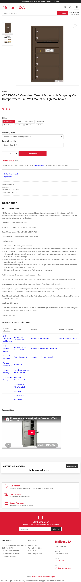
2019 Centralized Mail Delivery (7, 338)
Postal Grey (7, 125)
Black (19, 121)
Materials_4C (18, 364)
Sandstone (18, 125)
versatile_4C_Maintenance (40, 339)
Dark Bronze (29, 121)
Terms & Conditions (35, 548)
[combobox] (35, 13)
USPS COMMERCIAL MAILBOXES (14, 545)
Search (64, 13)
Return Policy (33, 551)
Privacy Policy (33, 545)
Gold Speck (40, 121)
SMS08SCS (18, 400)
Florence (5, 91)
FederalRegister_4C (20, 357)
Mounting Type (8, 132)
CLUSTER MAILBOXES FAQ (11, 554)
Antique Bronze (8, 121)
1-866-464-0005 (39, 165)
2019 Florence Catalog (6, 348)
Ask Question (71, 466)
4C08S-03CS (18, 391)
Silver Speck (30, 125)
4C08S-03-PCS (19, 396)
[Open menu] (76, 7)
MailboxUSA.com (37, 576)
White (39, 125)
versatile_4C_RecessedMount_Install (44, 349)
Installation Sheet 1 (11, 174)
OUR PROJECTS (7, 548)
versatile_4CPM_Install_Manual (42, 357)
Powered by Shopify (49, 576)
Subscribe (56, 529)
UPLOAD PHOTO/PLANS (10, 551)
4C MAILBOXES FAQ (9, 556)
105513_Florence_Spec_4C (68, 339)
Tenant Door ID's (9, 141)
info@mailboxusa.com (63, 568)
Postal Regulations (35, 554)
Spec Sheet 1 (8, 177)
